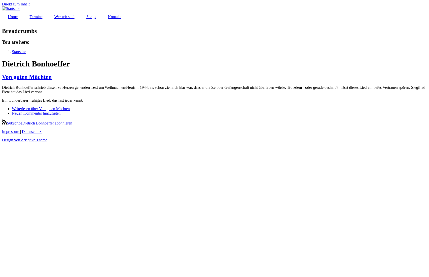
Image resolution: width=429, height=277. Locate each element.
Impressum (11, 131)
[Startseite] (11, 8)
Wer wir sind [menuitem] (64, 17)
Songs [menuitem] (91, 17)
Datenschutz (32, 131)
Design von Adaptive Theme (24, 140)
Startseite (19, 52)
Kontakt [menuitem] (114, 17)
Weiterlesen (41, 109)
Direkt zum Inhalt (16, 4)
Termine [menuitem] (36, 17)
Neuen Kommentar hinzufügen (36, 113)
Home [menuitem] (13, 17)
